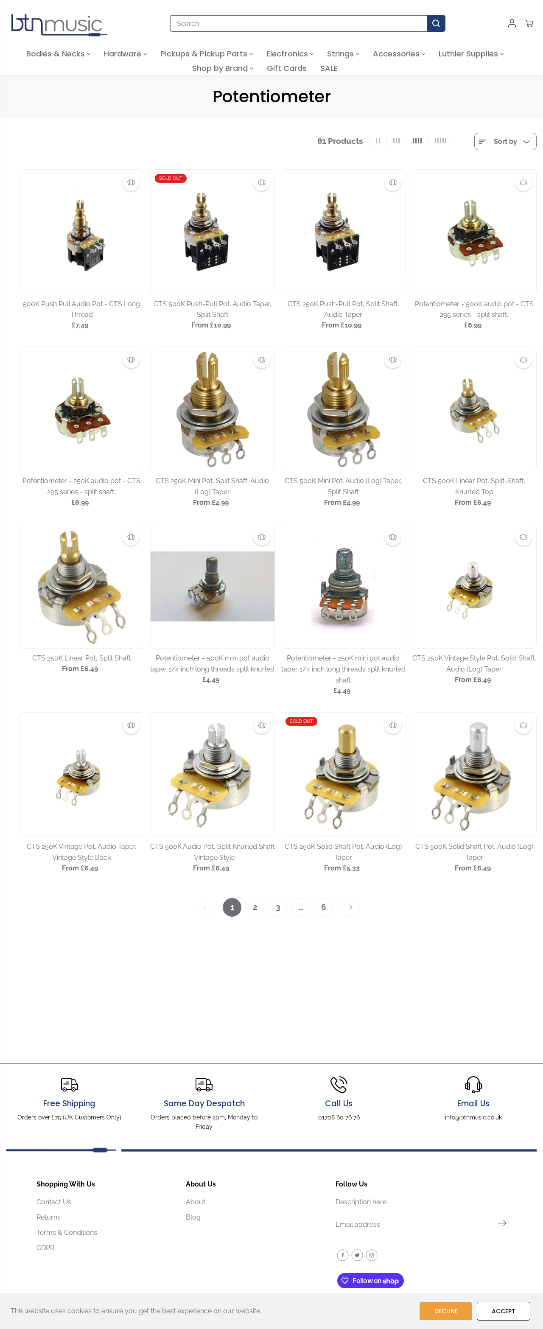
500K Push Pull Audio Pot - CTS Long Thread (81, 309)
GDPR (45, 1248)
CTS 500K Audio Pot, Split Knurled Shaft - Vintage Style (212, 852)
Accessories (397, 53)
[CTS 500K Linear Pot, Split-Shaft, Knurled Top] (474, 409)
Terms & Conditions (66, 1232)
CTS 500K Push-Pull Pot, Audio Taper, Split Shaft (213, 309)
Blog (193, 1217)
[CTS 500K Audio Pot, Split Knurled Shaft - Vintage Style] (213, 775)
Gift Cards (287, 68)
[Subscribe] (502, 1224)
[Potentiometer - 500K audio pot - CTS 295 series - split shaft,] (474, 232)
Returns (48, 1217)
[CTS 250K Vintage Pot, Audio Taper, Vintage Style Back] (82, 775)
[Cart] (529, 23)
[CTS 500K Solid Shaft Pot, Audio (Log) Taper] (474, 775)
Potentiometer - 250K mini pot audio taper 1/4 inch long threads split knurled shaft (343, 669)
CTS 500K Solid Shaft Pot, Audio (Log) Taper (474, 852)
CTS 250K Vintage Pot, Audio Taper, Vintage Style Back (82, 852)
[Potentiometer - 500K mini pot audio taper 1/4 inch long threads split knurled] (213, 586)
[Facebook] (343, 1255)
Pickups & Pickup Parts (204, 53)
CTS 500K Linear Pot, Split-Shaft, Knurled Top (474, 486)
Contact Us (53, 1202)
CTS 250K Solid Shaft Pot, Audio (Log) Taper (343, 852)
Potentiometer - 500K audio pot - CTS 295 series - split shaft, (474, 309)
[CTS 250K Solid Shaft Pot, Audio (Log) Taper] (343, 775)
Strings (341, 53)
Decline (446, 1311)
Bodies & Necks (56, 53)
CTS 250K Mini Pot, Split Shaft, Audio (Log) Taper (212, 486)
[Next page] (351, 907)
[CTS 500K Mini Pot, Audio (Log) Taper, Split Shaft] (343, 409)
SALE (329, 68)
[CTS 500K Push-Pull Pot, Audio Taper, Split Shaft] (213, 232)
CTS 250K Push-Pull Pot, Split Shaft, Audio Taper (343, 309)
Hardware (123, 53)
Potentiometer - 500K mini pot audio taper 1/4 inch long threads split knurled (212, 663)
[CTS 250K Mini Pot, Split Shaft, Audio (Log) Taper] (213, 409)
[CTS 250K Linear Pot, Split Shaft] (82, 586)
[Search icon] (436, 23)
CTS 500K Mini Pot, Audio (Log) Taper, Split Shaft (343, 486)
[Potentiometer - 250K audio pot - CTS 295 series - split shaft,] (82, 409)
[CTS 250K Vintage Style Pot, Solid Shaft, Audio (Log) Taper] (474, 586)
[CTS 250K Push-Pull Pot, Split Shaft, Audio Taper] (343, 232)
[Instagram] (371, 1255)
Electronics (288, 53)
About (195, 1202)
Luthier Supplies (469, 53)
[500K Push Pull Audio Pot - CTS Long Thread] (82, 232)
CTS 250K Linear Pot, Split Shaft (81, 658)
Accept (503, 1311)
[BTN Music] (59, 23)
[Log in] (512, 23)
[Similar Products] (131, 182)
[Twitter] (357, 1255)
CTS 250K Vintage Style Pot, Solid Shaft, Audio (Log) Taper (474, 663)
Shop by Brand (221, 68)
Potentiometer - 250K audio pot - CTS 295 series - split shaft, (81, 486)
